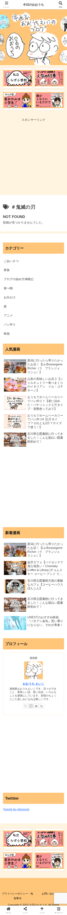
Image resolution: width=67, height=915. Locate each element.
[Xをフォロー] (25, 706)
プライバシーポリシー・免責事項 (17, 896)
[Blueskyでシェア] (41, 906)
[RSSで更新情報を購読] (41, 706)
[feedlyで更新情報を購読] (36, 706)
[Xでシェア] (11, 906)
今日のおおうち (33, 4)
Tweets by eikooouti (16, 809)
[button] (59, 624)
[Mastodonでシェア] (26, 906)
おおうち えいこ (33, 683)
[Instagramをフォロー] (30, 706)
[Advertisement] (33, 156)
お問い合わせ (49, 893)
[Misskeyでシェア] (56, 906)
